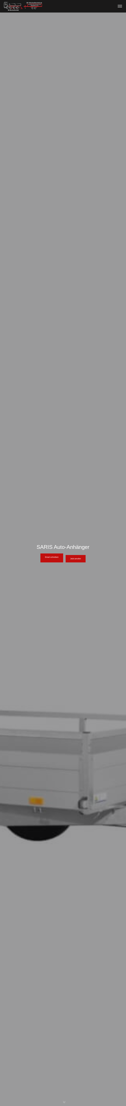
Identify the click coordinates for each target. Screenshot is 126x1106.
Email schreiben (52, 557)
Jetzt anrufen (75, 559)
